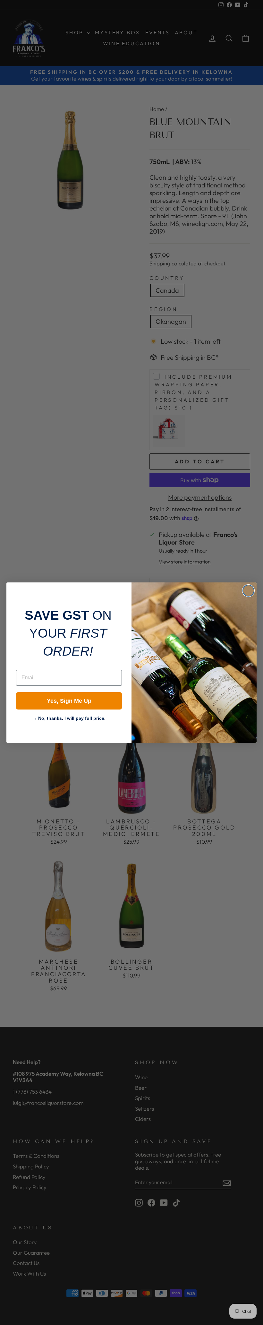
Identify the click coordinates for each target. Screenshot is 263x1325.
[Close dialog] (248, 590)
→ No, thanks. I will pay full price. (69, 717)
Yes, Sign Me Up (69, 701)
